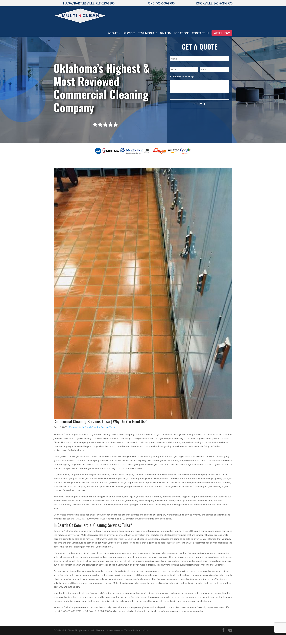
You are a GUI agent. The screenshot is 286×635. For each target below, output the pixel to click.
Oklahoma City (139, 630)
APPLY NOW (222, 32)
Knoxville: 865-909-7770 (214, 3)
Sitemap (100, 630)
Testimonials (147, 33)
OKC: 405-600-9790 (161, 3)
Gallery (165, 33)
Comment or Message (182, 76)
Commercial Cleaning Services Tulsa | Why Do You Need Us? (100, 421)
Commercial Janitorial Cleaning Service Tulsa (92, 427)
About (113, 33)
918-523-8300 (104, 3)
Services (129, 33)
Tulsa (127, 630)
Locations (181, 33)
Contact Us (200, 33)
